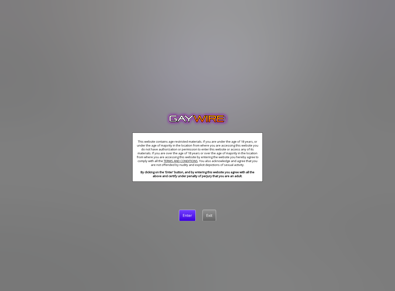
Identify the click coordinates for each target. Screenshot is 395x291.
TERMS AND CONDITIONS (181, 161)
